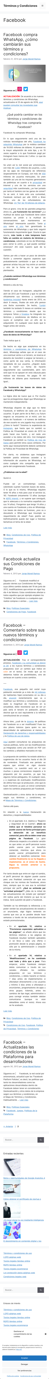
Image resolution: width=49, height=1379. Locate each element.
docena (30, 721)
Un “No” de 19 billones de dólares (29, 203)
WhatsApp (8, 545)
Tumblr (42, 305)
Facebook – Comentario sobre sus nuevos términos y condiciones (23, 632)
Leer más (7, 528)
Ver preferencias (24, 1370)
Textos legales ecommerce (15, 1269)
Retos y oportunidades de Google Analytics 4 (24, 1178)
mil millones (40, 692)
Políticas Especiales (21, 608)
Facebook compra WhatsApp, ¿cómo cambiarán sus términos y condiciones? (20, 44)
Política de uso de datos (18, 736)
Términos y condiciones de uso (17, 1253)
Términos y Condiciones (20, 5)
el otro (19, 226)
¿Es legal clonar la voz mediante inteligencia (23, 1220)
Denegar (24, 1364)
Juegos (20, 1110)
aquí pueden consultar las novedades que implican (23, 105)
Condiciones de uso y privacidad (30, 1376)
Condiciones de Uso (21, 535)
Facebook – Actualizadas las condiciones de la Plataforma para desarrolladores (19, 1052)
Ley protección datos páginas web (19, 1273)
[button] (45, 1334)
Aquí (5, 742)
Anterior (8, 1126)
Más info (19, 1349)
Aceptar (24, 1358)
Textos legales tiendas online (16, 1261)
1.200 (17, 168)
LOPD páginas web (12, 1257)
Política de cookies (13, 1376)
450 (44, 174)
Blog (8, 535)
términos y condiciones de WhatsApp (22, 349)
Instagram (8, 428)
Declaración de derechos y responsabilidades (24, 733)
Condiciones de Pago (16, 612)
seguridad (8, 188)
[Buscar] (40, 1140)
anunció (12, 698)
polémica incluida (12, 299)
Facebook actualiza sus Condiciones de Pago (21, 563)
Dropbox (25, 314)
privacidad (37, 182)
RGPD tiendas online (12, 1265)
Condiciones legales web (14, 1277)
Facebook (10, 542)
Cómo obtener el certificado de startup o (22, 1199)
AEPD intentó (12, 498)
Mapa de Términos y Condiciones (21, 800)
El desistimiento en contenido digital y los (22, 1241)
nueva (26, 812)
